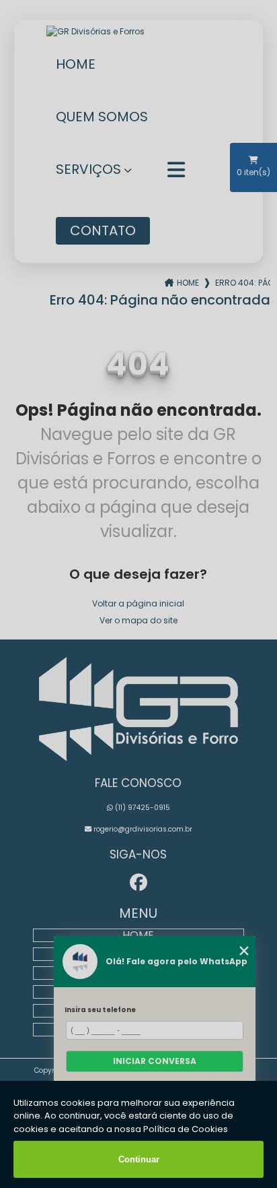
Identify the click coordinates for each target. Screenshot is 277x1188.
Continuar (138, 1159)
